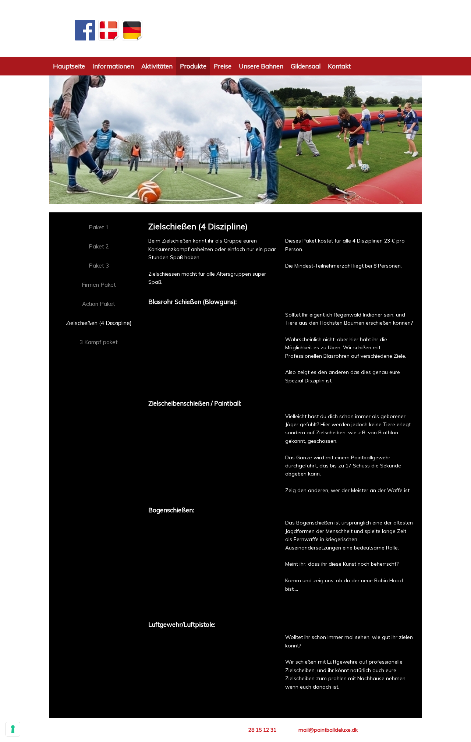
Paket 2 (99, 246)
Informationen (113, 66)
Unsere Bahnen (261, 66)
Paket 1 (99, 227)
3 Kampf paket (98, 342)
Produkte (193, 66)
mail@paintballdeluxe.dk (328, 730)
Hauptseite (69, 66)
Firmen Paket (99, 284)
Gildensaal (306, 66)
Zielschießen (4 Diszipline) (99, 322)
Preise (222, 66)
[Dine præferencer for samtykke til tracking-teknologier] (13, 729)
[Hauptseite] (235, 28)
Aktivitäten (157, 66)
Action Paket (98, 303)
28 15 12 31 (262, 730)
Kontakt (339, 66)
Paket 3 (99, 265)
